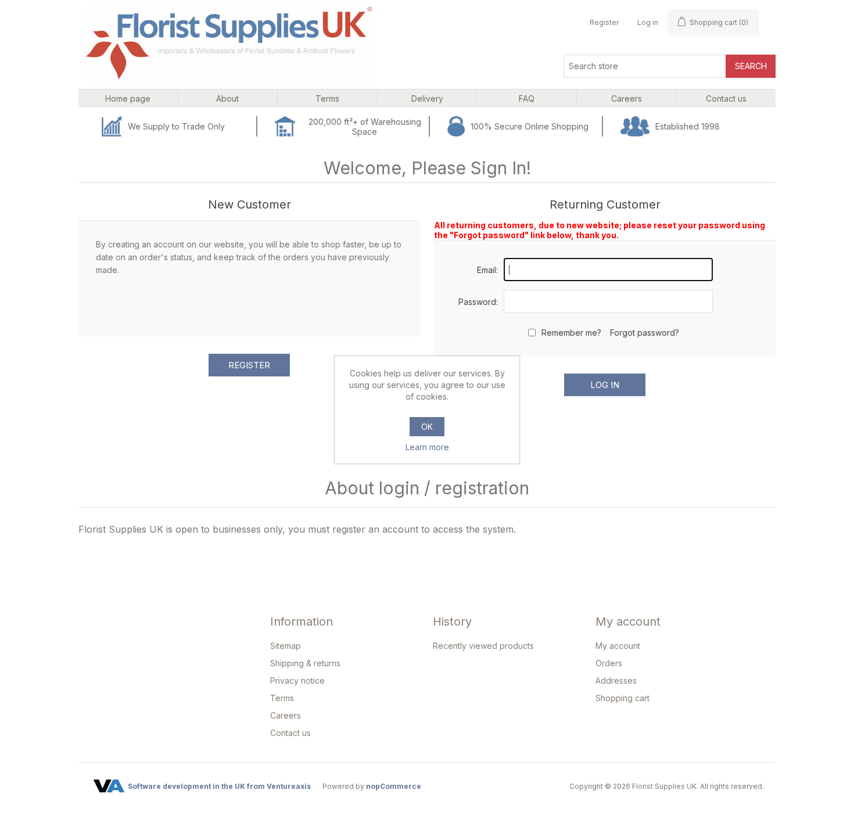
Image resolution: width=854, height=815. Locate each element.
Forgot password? (644, 333)
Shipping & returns (305, 663)
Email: (487, 270)
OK (427, 427)
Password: (478, 302)
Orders (608, 663)
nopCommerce (393, 786)
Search (751, 66)
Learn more (427, 447)
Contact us (290, 733)
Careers (285, 715)
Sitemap (285, 646)
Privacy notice (297, 680)
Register (604, 22)
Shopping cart (622, 698)
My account (617, 646)
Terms (282, 698)
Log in (647, 22)
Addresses (616, 680)
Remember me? (571, 333)
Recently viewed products (483, 646)
